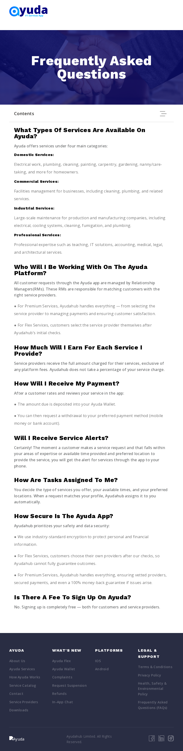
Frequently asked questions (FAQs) (153, 705)
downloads (18, 710)
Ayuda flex (61, 661)
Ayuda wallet (63, 669)
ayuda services (22, 669)
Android (102, 669)
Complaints (62, 677)
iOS (98, 661)
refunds (59, 693)
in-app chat (62, 702)
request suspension (69, 685)
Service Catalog (22, 685)
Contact (16, 693)
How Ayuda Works (24, 677)
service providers (23, 702)
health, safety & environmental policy (152, 688)
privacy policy (149, 675)
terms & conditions (155, 667)
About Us (17, 661)
